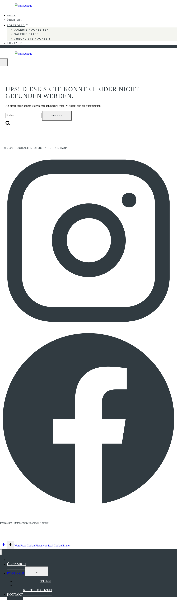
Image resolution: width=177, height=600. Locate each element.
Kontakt (44, 522)
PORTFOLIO (16, 573)
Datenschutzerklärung (26, 522)
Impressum (6, 522)
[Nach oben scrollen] (3, 545)
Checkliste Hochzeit (32, 38)
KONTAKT (14, 43)
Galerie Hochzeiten (31, 29)
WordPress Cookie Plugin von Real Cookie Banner (42, 545)
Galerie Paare (26, 34)
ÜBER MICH (16, 20)
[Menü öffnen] (4, 62)
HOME (11, 15)
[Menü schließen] (1, 552)
